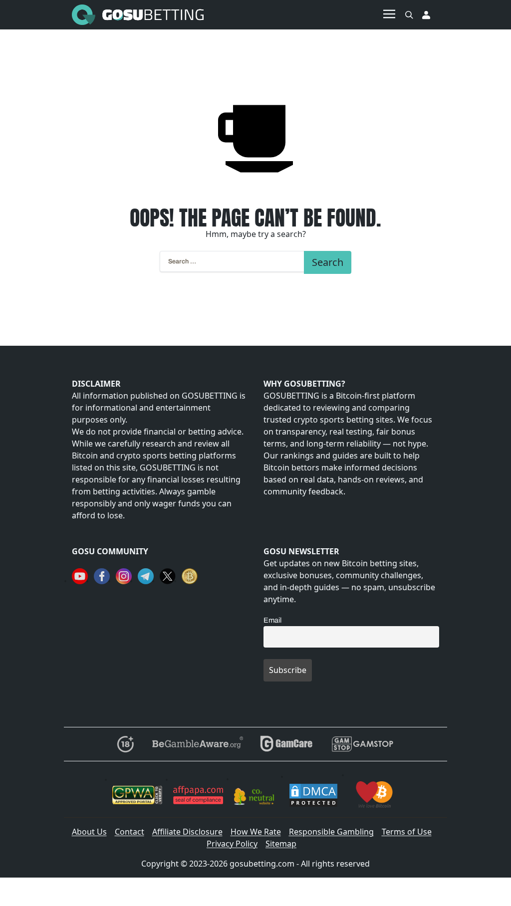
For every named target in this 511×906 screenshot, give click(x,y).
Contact (129, 831)
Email (272, 620)
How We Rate (256, 831)
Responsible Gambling (331, 831)
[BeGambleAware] (197, 744)
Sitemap (280, 843)
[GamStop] (362, 744)
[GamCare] (286, 744)
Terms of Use (407, 831)
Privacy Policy (232, 843)
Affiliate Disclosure (187, 831)
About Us (89, 831)
